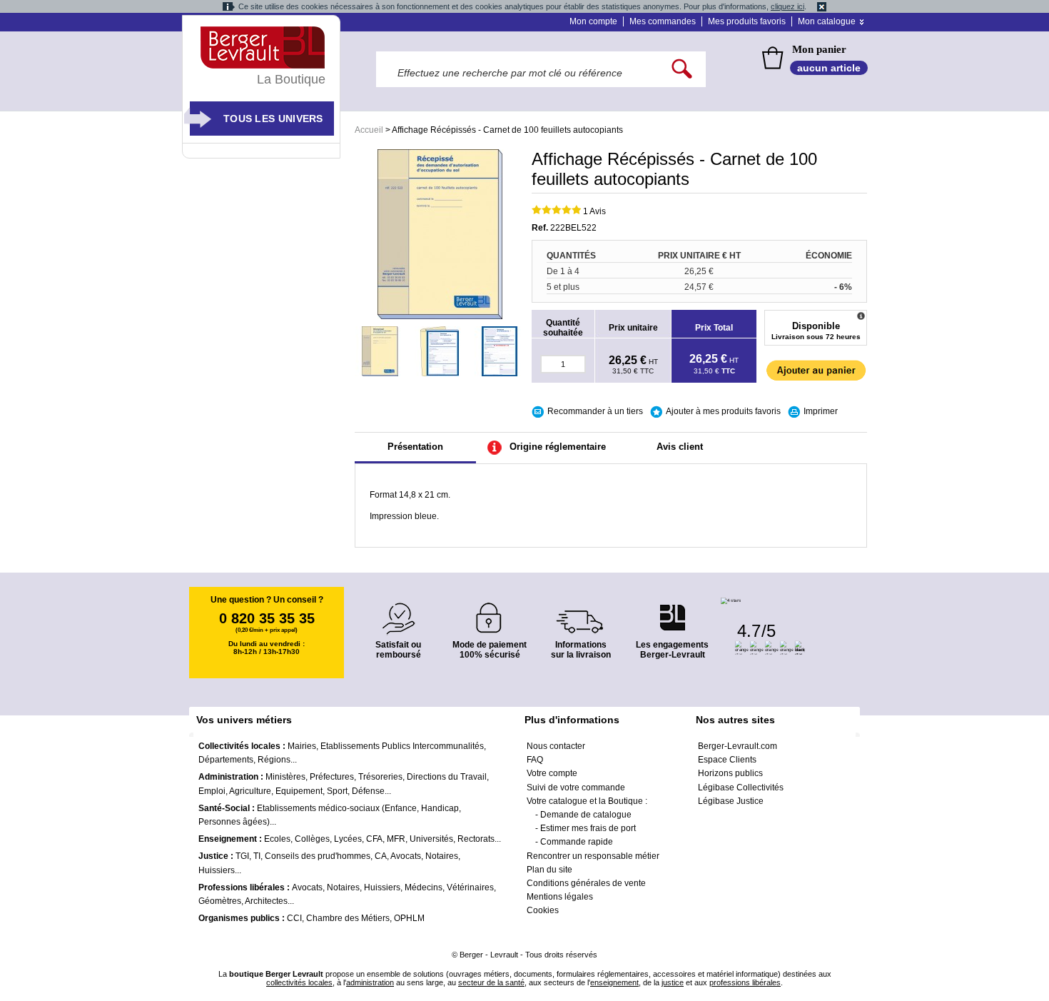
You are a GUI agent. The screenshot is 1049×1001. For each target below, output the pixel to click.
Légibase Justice (731, 801)
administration (370, 982)
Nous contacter (556, 746)
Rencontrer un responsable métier (593, 856)
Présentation (415, 446)
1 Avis (594, 211)
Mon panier (819, 49)
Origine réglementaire (558, 446)
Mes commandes (662, 21)
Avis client (680, 446)
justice (673, 982)
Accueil (369, 130)
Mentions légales (560, 897)
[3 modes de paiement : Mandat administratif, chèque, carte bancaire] (489, 613)
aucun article (829, 68)
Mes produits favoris (747, 21)
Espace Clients (727, 760)
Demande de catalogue (586, 815)
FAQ (535, 760)
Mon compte (593, 21)
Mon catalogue (827, 21)
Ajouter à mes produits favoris (723, 411)
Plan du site (549, 870)
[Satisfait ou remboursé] (398, 610)
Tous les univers (273, 118)
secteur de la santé (491, 982)
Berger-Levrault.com (737, 746)
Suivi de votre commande (576, 788)
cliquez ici (787, 6)
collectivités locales (299, 982)
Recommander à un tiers (595, 411)
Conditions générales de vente (586, 883)
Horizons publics (730, 773)
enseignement (614, 982)
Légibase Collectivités (741, 788)
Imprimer (821, 411)
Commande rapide (576, 842)
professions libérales (745, 982)
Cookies (543, 910)
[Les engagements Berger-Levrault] (672, 610)
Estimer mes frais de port (588, 828)
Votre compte (552, 773)
